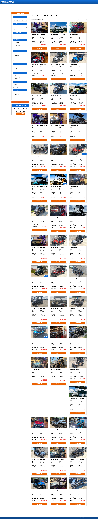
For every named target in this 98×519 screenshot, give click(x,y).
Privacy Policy (75, 517)
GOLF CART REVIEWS (83, 1)
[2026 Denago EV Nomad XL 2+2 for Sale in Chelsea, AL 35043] (39, 279)
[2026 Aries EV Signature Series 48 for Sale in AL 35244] (39, 66)
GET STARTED (20, 113)
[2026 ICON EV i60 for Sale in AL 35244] (78, 491)
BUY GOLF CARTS (67, 1)
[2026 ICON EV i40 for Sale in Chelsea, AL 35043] (78, 66)
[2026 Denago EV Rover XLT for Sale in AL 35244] (39, 127)
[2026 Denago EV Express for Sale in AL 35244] (58, 36)
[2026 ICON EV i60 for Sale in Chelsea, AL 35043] (58, 279)
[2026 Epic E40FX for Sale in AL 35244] (78, 36)
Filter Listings (20, 102)
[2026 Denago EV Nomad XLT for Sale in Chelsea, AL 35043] (58, 66)
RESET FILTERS (21, 13)
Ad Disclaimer (84, 517)
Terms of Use (80, 517)
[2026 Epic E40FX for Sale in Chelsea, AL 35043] (78, 127)
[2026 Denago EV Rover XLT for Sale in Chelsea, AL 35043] (39, 158)
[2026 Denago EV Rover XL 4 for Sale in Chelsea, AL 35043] (78, 158)
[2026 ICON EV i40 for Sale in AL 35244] (78, 340)
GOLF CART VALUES (74, 1)
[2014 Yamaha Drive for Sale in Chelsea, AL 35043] (39, 97)
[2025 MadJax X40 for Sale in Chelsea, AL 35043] (58, 188)
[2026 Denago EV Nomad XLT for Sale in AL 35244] (39, 36)
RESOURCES (90, 1)
